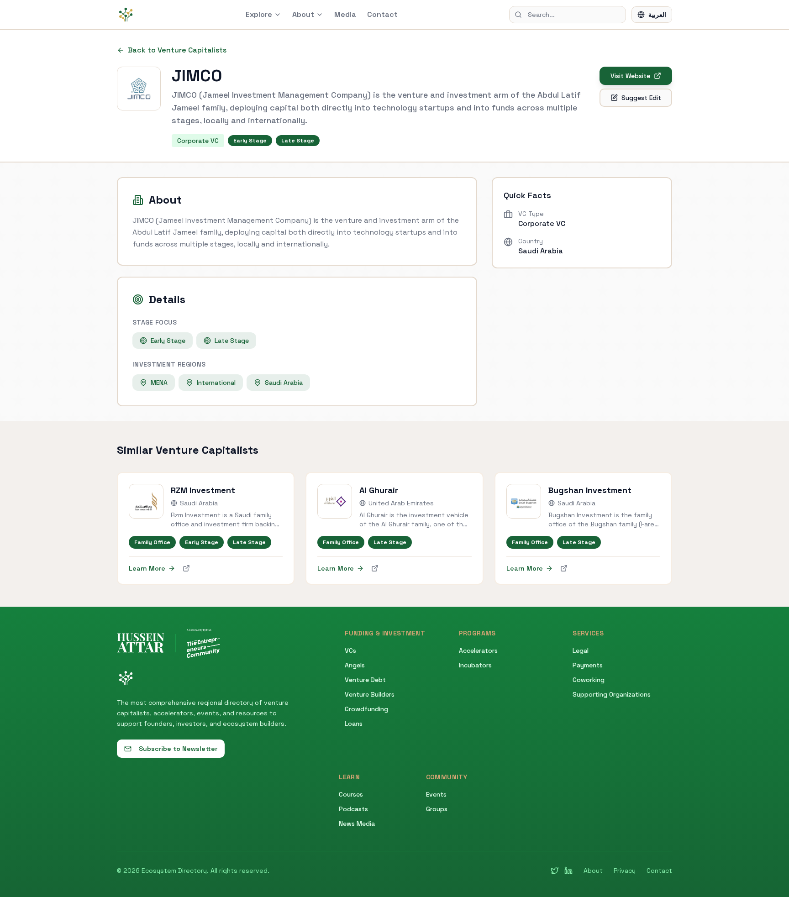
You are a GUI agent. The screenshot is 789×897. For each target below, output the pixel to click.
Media (345, 14)
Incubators (475, 665)
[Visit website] (186, 568)
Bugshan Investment (589, 490)
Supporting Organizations (612, 694)
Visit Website (630, 76)
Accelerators (478, 650)
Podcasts (353, 809)
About (303, 14)
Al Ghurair (378, 490)
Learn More (147, 568)
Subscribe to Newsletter (178, 749)
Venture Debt (365, 680)
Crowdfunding (366, 709)
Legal (581, 650)
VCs (350, 650)
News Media (357, 823)
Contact (382, 14)
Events (436, 794)
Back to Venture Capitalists (177, 50)
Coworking (589, 680)
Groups (436, 809)
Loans (354, 723)
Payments (588, 665)
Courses (351, 794)
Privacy (625, 870)
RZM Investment (203, 490)
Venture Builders (369, 694)
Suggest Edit (641, 98)
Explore (259, 14)
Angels (355, 665)
